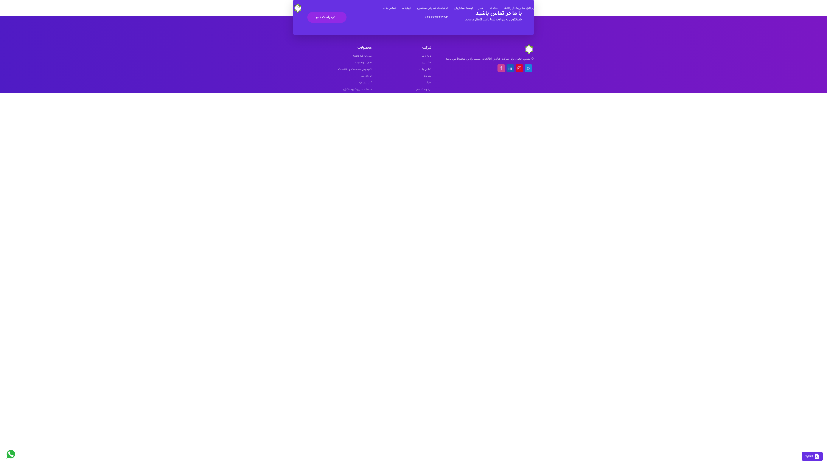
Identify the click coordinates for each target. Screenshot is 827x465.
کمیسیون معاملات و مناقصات (355, 69)
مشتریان (426, 62)
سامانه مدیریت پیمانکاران (357, 89)
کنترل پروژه (365, 83)
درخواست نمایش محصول (432, 8)
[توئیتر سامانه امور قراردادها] (528, 68)
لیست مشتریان (463, 8)
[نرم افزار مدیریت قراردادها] (297, 7)
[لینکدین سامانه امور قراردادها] (510, 68)
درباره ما (406, 8)
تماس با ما (389, 8)
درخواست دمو (325, 17)
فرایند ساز (366, 76)
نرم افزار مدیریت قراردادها (519, 8)
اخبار (481, 8)
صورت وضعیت (363, 62)
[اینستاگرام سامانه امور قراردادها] (519, 68)
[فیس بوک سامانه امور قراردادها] (501, 68)
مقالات (494, 8)
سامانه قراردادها (362, 56)
